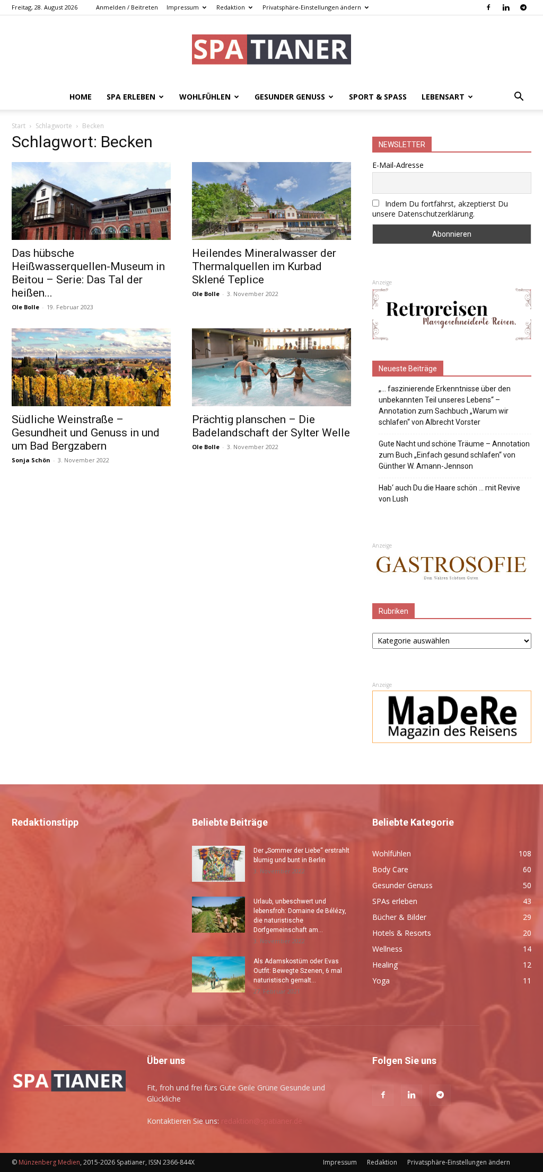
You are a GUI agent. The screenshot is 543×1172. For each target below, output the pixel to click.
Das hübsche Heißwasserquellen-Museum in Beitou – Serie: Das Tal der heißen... (88, 273)
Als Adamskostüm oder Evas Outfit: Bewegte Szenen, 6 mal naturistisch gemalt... (297, 971)
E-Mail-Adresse (398, 165)
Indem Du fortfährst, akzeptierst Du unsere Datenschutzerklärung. (440, 209)
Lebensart (443, 97)
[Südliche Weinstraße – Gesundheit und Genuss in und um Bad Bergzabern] (91, 367)
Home (80, 97)
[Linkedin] (506, 7)
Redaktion (230, 7)
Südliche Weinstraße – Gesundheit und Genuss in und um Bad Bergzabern (86, 432)
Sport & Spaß (378, 97)
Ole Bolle (25, 307)
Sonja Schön (31, 460)
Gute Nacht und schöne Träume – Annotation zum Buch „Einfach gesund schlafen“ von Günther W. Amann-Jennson (454, 455)
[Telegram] (523, 7)
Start (18, 125)
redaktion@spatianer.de (261, 1121)
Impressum (183, 7)
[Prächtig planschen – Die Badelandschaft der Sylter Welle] (271, 367)
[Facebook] (488, 7)
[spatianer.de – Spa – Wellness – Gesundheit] (271, 50)
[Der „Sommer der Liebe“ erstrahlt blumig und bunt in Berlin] (218, 864)
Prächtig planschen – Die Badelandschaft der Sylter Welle (271, 426)
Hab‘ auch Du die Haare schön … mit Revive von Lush (449, 493)
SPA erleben (131, 97)
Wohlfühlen (205, 97)
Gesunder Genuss (290, 97)
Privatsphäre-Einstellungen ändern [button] (311, 7)
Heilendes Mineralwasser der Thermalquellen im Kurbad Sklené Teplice (264, 266)
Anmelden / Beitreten (127, 7)
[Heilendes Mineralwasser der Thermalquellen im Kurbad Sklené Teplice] (271, 201)
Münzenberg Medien (49, 1162)
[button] (518, 98)
